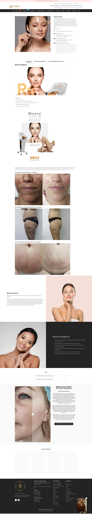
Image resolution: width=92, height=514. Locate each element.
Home (16, 13)
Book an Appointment (40, 61)
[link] (64, 424)
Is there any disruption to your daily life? (44, 379)
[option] (46, 1)
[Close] (19, 508)
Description (29, 61)
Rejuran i (7, 510)
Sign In (74, 7)
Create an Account (79, 7)
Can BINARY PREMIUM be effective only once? (44, 375)
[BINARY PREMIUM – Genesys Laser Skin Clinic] (15, 6)
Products (19, 13)
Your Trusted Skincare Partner (55, 61)
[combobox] (77, 3)
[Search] (78, 3)
